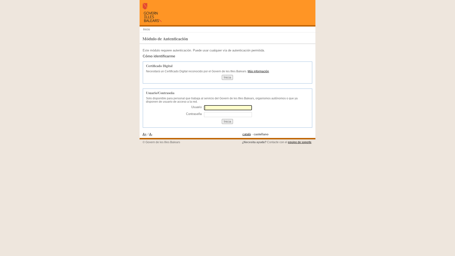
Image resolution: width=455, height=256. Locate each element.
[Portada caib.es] (152, 21)
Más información (258, 71)
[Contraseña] (228, 114)
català (246, 134)
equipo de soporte (299, 142)
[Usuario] (228, 108)
